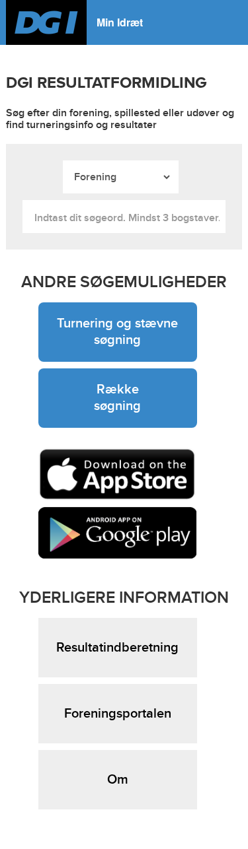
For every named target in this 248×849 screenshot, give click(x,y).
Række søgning (117, 398)
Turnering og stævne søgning (117, 332)
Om (117, 780)
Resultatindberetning (117, 648)
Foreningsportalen (117, 714)
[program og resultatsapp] (117, 474)
